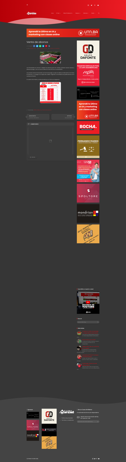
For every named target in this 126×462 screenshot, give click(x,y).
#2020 (35, 110)
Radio (92, 13)
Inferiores (85, 13)
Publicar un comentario (54, 48)
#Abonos (39, 110)
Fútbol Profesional (67, 13)
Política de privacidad (67, 418)
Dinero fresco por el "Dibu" (89, 339)
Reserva (77, 13)
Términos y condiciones (67, 420)
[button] (34, 46)
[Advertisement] (88, 252)
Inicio (52, 13)
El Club (57, 13)
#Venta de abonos (46, 110)
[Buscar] (98, 13)
